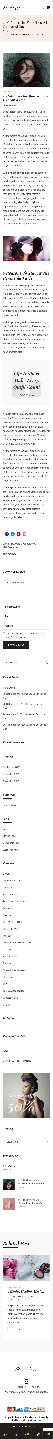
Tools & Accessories (13, 990)
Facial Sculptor (10, 894)
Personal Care (10, 956)
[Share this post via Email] (24, 534)
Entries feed (9, 836)
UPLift (6, 1004)
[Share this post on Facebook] (7, 534)
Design (16, 1061)
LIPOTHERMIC (10, 929)
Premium (7, 963)
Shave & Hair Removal (14, 970)
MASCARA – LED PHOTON (17, 942)
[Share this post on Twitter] (13, 534)
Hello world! (9, 688)
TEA (5, 984)
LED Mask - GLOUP (13, 922)
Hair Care (7, 915)
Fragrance (8, 908)
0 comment (18, 1300)
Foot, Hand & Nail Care (14, 901)
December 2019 (11, 774)
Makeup (7, 935)
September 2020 (11, 767)
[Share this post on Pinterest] (19, 534)
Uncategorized (10, 805)
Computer (7, 1061)
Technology (25, 1061)
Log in (6, 829)
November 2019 (11, 781)
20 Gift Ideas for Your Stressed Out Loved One (31, 1182)
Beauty (6, 873)
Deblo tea (8, 887)
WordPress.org (11, 849)
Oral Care (7, 949)
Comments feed (11, 842)
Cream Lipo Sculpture (14, 880)
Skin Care (8, 977)
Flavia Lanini (10, 105)
